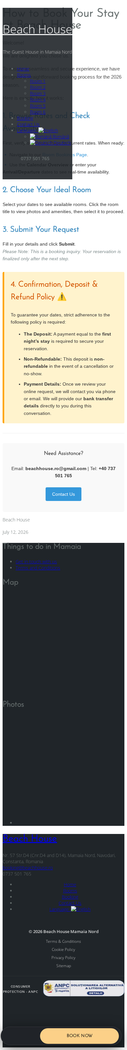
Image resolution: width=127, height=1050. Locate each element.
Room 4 (38, 99)
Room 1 (38, 81)
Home (23, 69)
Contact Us (28, 124)
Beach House (37, 29)
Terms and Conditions (38, 568)
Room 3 (38, 93)
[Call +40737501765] (12, 1036)
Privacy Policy (63, 957)
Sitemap (63, 965)
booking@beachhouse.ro (28, 867)
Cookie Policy (63, 949)
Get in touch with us (36, 561)
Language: (27, 130)
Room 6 (38, 112)
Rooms (24, 75)
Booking (25, 118)
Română (60, 137)
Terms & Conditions (63, 941)
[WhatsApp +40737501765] (30, 1036)
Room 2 (38, 87)
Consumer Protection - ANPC (20, 989)
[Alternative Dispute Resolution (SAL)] (83, 989)
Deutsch (61, 143)
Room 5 (38, 106)
